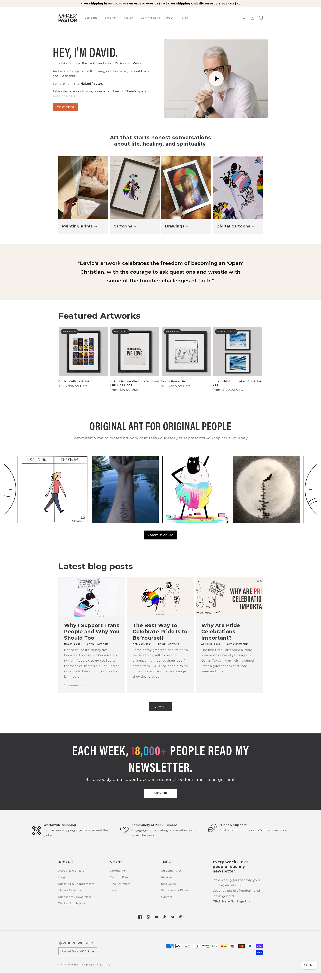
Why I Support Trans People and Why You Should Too (92, 631)
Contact (166, 897)
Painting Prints (77, 226)
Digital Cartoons (233, 226)
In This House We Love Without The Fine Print (134, 383)
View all (161, 706)
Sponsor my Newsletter (74, 897)
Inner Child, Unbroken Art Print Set (237, 383)
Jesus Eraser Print (175, 381)
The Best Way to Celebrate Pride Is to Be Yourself (160, 631)
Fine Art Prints (120, 884)
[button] (244, 18)
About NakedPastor (72, 870)
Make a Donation (70, 890)
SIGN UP (160, 793)
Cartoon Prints (120, 877)
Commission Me (160, 535)
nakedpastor (74, 964)
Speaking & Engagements (76, 884)
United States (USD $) (76, 951)
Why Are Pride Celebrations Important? (220, 631)
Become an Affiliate (175, 890)
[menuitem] (92, 18)
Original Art (118, 870)
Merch (114, 890)
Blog (61, 877)
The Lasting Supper (71, 903)
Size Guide (168, 884)
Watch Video (65, 107)
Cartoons (123, 226)
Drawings (174, 226)
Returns (166, 877)
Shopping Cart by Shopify (96, 964)
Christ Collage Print (73, 381)
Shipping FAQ (171, 870)
